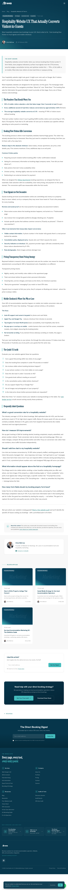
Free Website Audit (7, 801)
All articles (9, 713)
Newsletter (5, 798)
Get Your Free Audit (23, 698)
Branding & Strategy (7, 786)
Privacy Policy (52, 868)
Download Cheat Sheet (44, 698)
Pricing (37, 777)
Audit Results (38, 798)
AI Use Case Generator (8, 809)
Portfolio (37, 775)
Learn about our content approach (28, 529)
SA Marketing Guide (7, 812)
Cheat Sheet (5, 804)
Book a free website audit (40, 510)
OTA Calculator (6, 806)
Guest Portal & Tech (7, 783)
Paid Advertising (6, 777)
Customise (52, 885)
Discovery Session (40, 795)
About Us (37, 772)
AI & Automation (6, 780)
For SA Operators (6, 815)
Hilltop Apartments (24, 180)
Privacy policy (21, 668)
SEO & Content (6, 775)
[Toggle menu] (64, 3)
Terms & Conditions (61, 868)
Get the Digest (54, 665)
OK (60, 885)
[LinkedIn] (3, 860)
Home (3, 11)
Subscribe (50, 736)
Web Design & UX (6, 772)
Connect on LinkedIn (22, 551)
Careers (37, 783)
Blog (8, 11)
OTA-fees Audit (39, 801)
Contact (37, 780)
